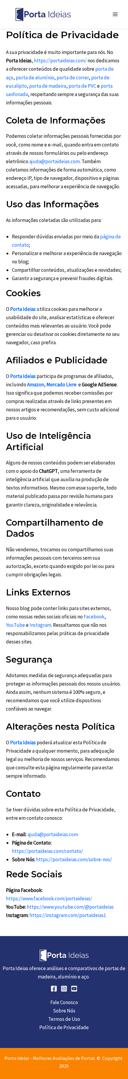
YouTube (15, 625)
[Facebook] (54, 988)
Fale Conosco (64, 1002)
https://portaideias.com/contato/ (47, 851)
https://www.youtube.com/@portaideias (70, 907)
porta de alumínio (35, 77)
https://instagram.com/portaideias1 (67, 915)
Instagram (40, 625)
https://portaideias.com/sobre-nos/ (74, 859)
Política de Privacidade (64, 1027)
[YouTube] (74, 988)
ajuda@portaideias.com (54, 161)
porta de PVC (82, 86)
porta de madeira (47, 86)
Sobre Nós (64, 1010)
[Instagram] (64, 988)
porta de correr (73, 77)
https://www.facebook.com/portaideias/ (49, 898)
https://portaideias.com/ (60, 60)
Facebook (94, 616)
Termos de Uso (64, 1019)
